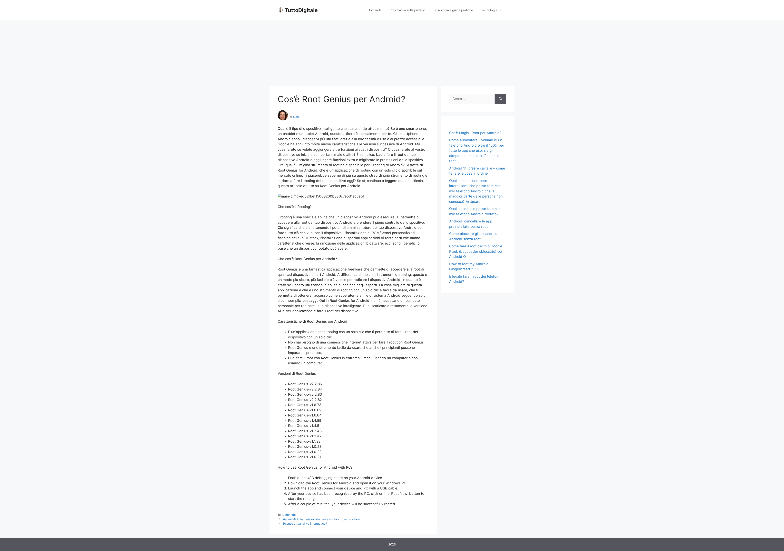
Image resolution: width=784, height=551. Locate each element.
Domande (375, 10)
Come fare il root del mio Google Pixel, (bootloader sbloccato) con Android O (476, 251)
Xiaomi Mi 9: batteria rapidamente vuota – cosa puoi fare (321, 519)
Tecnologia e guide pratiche (453, 10)
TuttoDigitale (301, 10)
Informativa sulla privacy (407, 10)
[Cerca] (500, 99)
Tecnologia (489, 10)
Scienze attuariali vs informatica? (304, 523)
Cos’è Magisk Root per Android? (475, 133)
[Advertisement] (392, 51)
